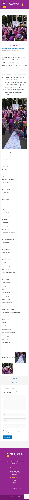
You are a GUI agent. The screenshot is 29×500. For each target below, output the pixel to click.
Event (14, 485)
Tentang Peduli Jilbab (14, 471)
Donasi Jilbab (14, 474)
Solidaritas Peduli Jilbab (14, 472)
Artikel (14, 480)
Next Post (14, 382)
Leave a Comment (6, 48)
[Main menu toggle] (24, 4)
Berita (11, 48)
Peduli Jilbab (13, 4)
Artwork (14, 482)
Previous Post (14, 378)
